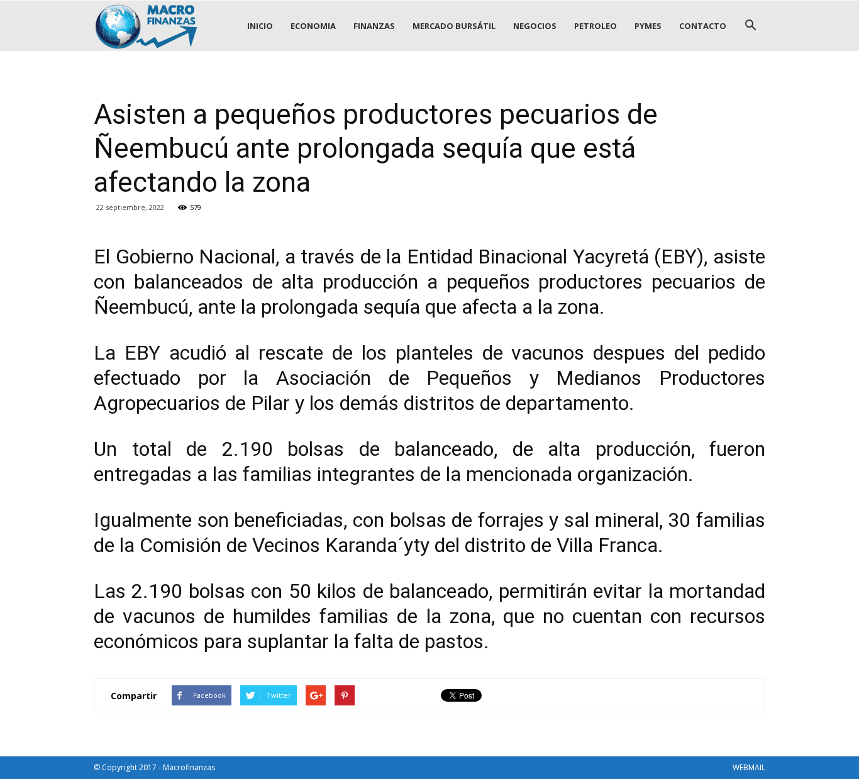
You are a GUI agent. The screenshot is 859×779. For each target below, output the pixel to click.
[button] (750, 26)
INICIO (260, 25)
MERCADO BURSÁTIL (454, 25)
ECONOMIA (313, 25)
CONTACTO (702, 25)
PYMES (648, 25)
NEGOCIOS (535, 25)
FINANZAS (374, 25)
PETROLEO (595, 25)
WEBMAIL (749, 767)
